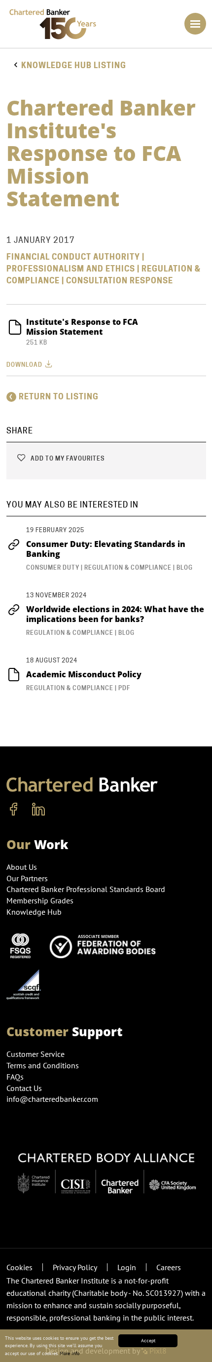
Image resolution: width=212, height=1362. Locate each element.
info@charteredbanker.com (52, 1099)
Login (126, 1267)
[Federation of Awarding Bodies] (105, 945)
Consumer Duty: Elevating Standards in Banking (105, 549)
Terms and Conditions (42, 1065)
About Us (21, 867)
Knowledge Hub (34, 912)
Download (25, 364)
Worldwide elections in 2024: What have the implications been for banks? (115, 614)
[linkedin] (38, 809)
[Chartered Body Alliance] (106, 1168)
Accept (148, 1340)
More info (69, 1353)
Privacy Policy (75, 1267)
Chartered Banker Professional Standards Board (85, 889)
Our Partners (27, 878)
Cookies (19, 1267)
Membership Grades (39, 900)
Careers (168, 1267)
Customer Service (35, 1054)
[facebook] (13, 809)
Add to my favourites (67, 458)
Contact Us (24, 1088)
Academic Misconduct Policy (83, 674)
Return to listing (59, 396)
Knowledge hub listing (73, 65)
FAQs (15, 1077)
